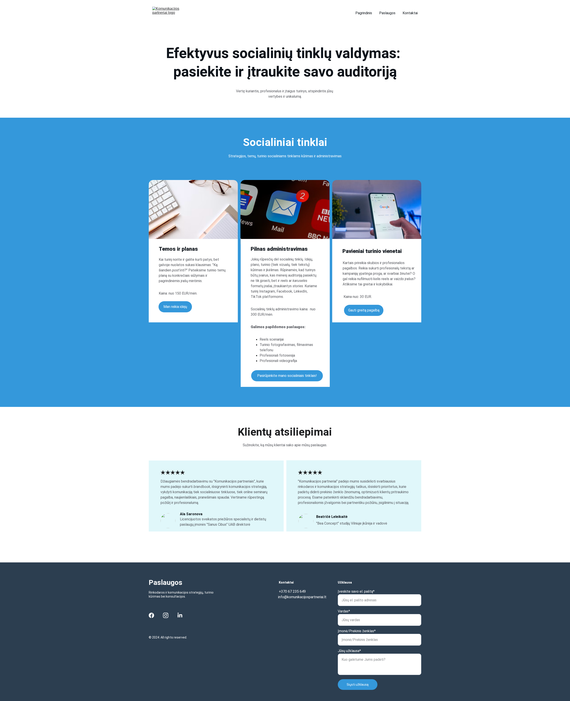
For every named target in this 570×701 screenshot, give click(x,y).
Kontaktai (410, 13)
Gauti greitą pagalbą (363, 310)
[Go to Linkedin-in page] (180, 615)
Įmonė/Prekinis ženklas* (357, 631)
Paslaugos (387, 13)
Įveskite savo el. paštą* (356, 591)
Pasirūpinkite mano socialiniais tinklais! (287, 376)
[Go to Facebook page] (151, 615)
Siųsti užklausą (357, 684)
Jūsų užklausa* (349, 651)
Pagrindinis (363, 13)
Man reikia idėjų (175, 307)
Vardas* (344, 611)
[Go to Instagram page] (165, 615)
